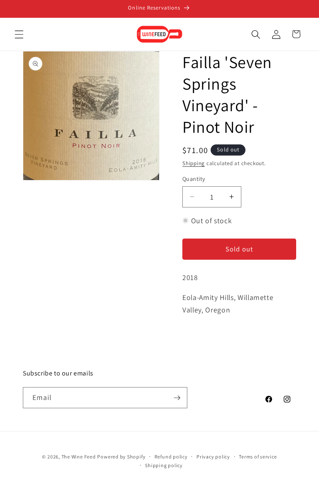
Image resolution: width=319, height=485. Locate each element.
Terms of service (258, 456)
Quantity (194, 179)
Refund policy (171, 456)
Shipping (193, 163)
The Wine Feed (78, 456)
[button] (19, 34)
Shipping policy (164, 465)
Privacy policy (213, 456)
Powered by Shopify (121, 456)
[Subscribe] (177, 398)
